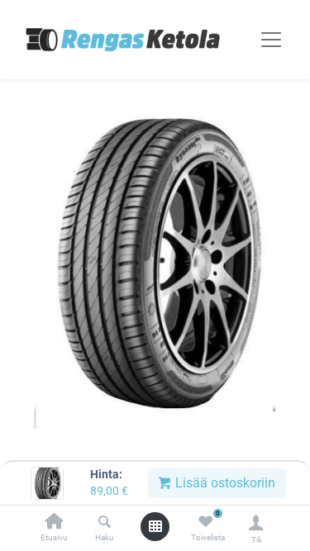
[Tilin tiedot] (256, 522)
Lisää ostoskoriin (223, 483)
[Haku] (104, 522)
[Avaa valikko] (155, 526)
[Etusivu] (54, 522)
